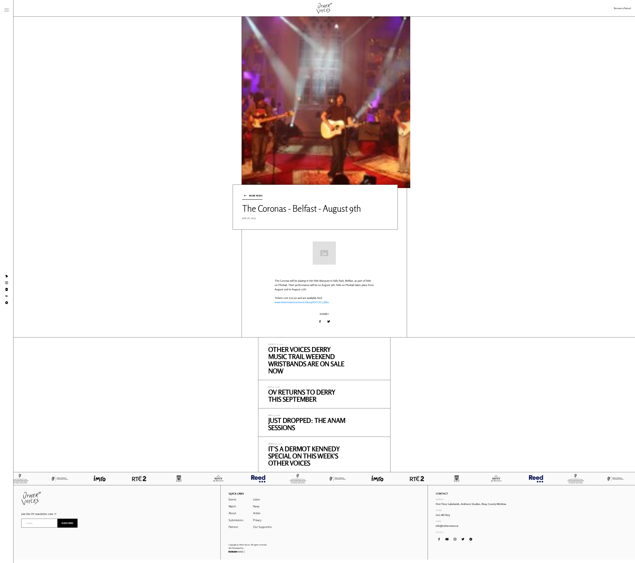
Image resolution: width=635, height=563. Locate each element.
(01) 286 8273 (443, 515)
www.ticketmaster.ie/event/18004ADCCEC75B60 (302, 302)
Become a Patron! (622, 8)
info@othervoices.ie (447, 525)
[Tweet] (328, 321)
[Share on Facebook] (320, 321)
